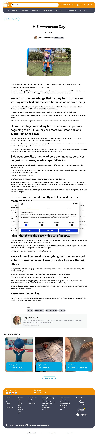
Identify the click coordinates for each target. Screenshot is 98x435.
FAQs (61, 409)
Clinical (8, 405)
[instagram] (37, 393)
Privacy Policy (69, 433)
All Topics (30, 310)
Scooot (19, 405)
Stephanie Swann (46, 38)
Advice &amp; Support (51, 310)
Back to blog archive (13, 19)
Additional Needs (58, 37)
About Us (14, 10)
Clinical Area (35, 10)
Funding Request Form (47, 403)
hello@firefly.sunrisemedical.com (39, 425)
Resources (31, 401)
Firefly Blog (59, 10)
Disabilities (62, 310)
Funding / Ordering (47, 10)
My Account (82, 4)
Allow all (68, 230)
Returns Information (65, 403)
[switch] (41, 225)
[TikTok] (45, 393)
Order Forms (45, 405)
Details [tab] (49, 208)
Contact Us (82, 10)
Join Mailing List (63, 405)
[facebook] (35, 393)
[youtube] (40, 393)
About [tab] (69, 208)
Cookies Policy (9, 407)
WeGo (19, 413)
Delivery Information (65, 401)
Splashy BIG (20, 409)
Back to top (49, 378)
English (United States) (67, 4)
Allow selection (49, 230)
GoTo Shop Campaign (71, 10)
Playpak (20, 403)
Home (7, 10)
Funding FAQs (45, 409)
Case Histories (32, 403)
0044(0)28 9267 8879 (17, 425)
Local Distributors (46, 407)
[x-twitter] (43, 393)
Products (8, 403)
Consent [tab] (29, 208)
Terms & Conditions (51, 433)
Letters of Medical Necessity (48, 401)
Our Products (24, 10)
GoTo (19, 400)
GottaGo (20, 401)
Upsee (19, 411)
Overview (31, 400)
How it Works (45, 400)
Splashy (19, 407)
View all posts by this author (30, 325)
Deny (30, 230)
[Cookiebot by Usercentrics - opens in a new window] (72, 204)
